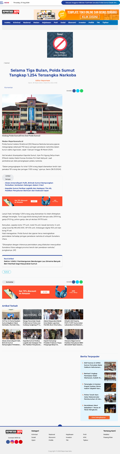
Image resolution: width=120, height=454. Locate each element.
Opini (33, 440)
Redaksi (106, 434)
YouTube (22, 445)
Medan (36, 22)
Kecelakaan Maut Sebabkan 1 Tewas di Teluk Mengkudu (92, 407)
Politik (91, 22)
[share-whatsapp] (81, 90)
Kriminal (16, 22)
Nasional (27, 22)
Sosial (63, 22)
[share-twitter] (77, 90)
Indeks (7, 22)
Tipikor (106, 22)
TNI (98, 22)
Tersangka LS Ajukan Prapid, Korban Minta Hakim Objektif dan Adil (92, 386)
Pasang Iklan (108, 437)
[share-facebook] (74, 90)
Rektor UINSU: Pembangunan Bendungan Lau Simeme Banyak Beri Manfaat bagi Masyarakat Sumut (32, 262)
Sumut (6, 272)
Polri (56, 22)
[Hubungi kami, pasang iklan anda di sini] (60, 45)
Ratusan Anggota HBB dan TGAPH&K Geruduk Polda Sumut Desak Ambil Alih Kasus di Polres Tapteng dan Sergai (92, 3)
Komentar (8, 87)
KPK (84, 437)
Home (6, 3)
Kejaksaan (46, 22)
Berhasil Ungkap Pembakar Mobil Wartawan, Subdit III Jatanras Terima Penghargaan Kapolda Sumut (93, 376)
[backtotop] (60, 426)
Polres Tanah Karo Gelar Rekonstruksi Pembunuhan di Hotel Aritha (93, 397)
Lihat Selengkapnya (99, 417)
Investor (82, 22)
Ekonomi (72, 22)
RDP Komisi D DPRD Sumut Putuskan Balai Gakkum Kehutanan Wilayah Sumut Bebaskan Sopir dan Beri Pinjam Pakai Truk (93, 365)
